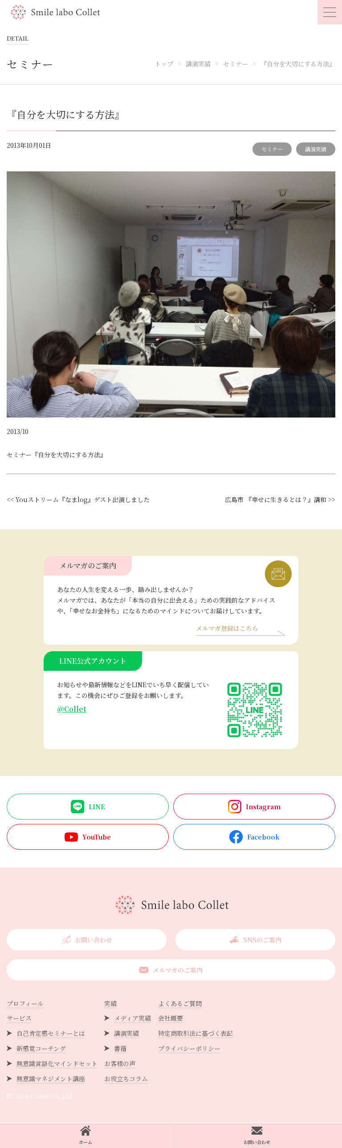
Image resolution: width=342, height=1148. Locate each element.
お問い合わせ (257, 1142)
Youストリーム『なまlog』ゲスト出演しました (83, 499)
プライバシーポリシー (189, 1048)
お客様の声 (119, 1063)
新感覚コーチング (41, 1048)
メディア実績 (132, 1018)
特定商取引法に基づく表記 (195, 1033)
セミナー (272, 149)
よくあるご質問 (180, 1003)
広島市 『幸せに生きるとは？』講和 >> (280, 499)
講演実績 (315, 149)
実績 (110, 1003)
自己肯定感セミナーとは (50, 1033)
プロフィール (25, 1003)
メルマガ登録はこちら (227, 629)
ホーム (85, 1142)
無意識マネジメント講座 (50, 1078)
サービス (19, 1018)
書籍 (120, 1048)
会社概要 (170, 1018)
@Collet (71, 709)
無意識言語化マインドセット (57, 1063)
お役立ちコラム (126, 1078)
